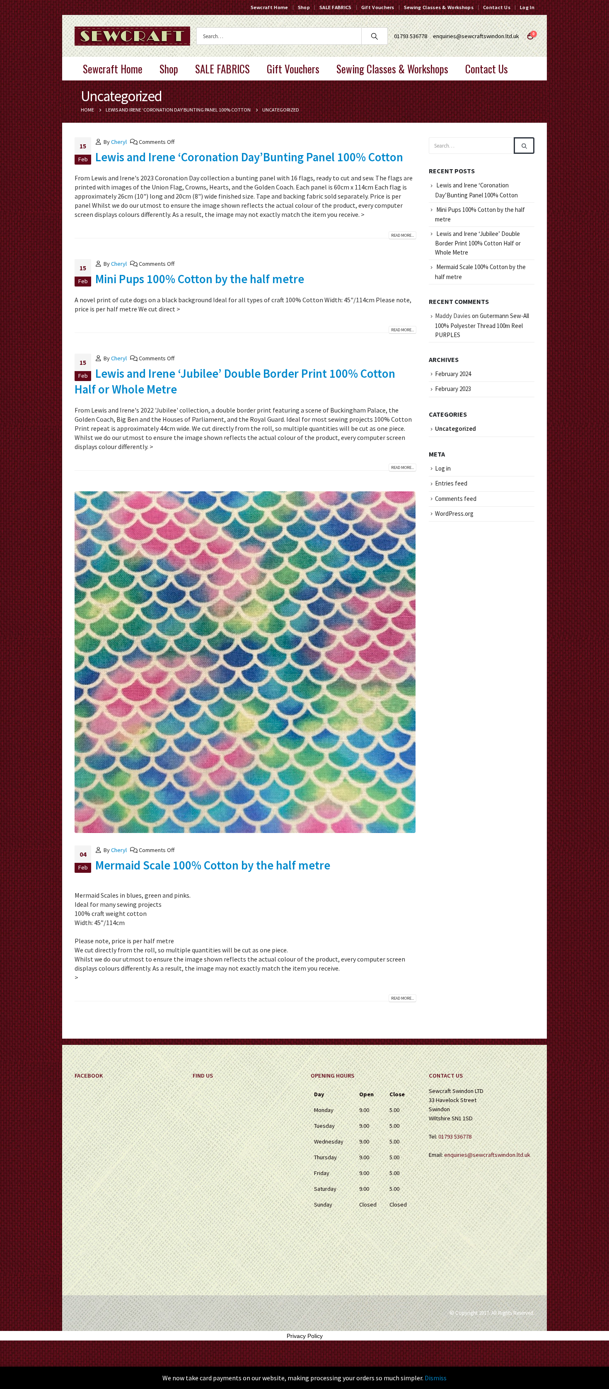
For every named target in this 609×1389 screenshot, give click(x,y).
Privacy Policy (305, 1336)
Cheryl (119, 142)
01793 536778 (454, 1136)
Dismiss (436, 1378)
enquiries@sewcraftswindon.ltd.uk (476, 36)
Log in (443, 468)
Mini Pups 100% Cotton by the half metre (199, 279)
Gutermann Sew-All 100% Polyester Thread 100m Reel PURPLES (482, 325)
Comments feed (455, 499)
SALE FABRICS (335, 7)
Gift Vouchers (377, 7)
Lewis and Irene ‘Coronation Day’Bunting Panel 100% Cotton (249, 157)
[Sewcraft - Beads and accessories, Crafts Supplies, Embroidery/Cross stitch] (132, 36)
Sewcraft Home (269, 7)
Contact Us (496, 7)
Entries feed (451, 483)
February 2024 (453, 374)
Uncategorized (455, 428)
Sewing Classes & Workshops (439, 7)
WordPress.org (454, 513)
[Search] (374, 36)
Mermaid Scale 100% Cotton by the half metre (212, 865)
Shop (304, 7)
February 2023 (453, 389)
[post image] (245, 662)
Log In (527, 7)
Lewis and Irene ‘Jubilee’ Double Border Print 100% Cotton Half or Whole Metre (478, 243)
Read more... (402, 235)
